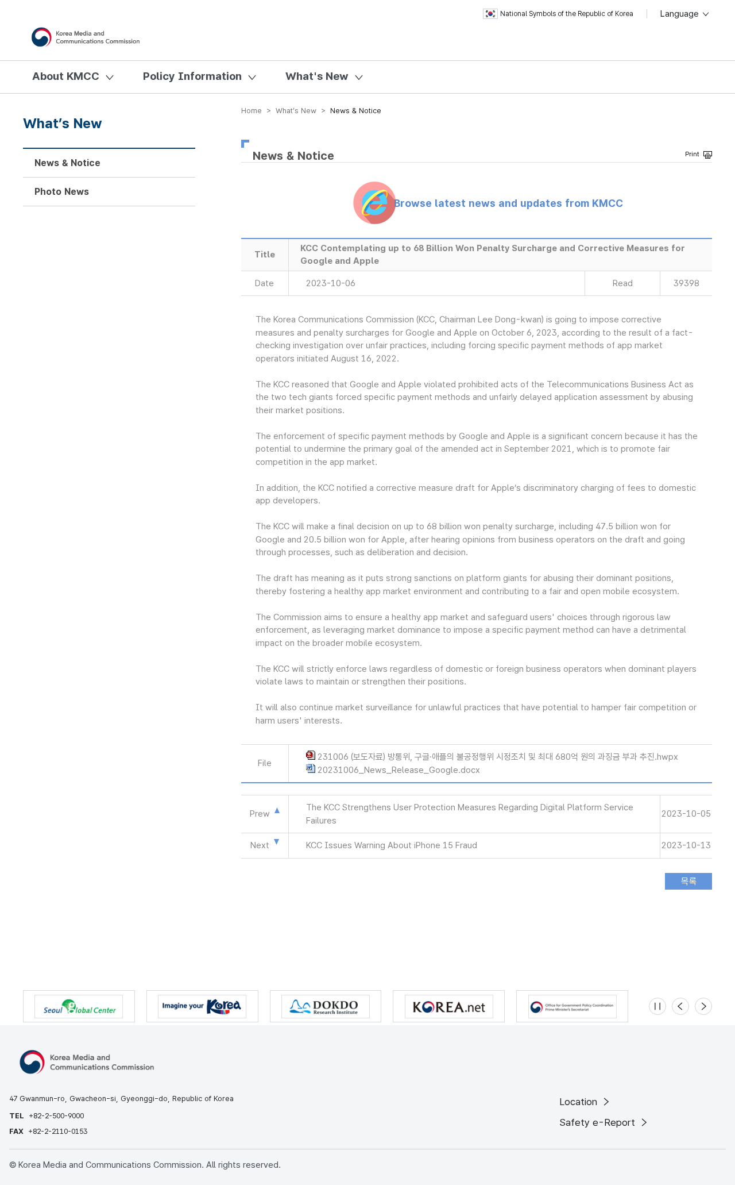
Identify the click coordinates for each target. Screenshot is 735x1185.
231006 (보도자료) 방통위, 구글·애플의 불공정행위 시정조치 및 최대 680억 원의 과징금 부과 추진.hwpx (498, 757)
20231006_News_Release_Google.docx (399, 770)
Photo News (61, 191)
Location (579, 1101)
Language (680, 14)
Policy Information (192, 76)
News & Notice (67, 162)
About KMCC (65, 76)
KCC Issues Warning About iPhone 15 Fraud (391, 845)
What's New (317, 76)
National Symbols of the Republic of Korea (566, 14)
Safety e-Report (598, 1122)
